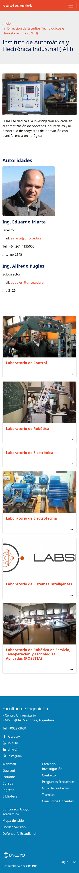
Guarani (8, 770)
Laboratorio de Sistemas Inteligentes (39, 584)
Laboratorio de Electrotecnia (31, 518)
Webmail (9, 764)
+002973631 (17, 728)
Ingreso (8, 790)
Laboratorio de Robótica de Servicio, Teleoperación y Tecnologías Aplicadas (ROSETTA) (38, 654)
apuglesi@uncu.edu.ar (28, 282)
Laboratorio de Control (26, 362)
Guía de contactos (56, 788)
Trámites (48, 794)
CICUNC (31, 866)
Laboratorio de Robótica (27, 428)
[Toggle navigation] (71, 6)
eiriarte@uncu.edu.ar (27, 238)
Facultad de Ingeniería (17, 5)
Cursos (7, 783)
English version (14, 827)
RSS (74, 862)
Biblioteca (9, 796)
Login (64, 862)
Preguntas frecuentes (58, 781)
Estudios (9, 777)
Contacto (49, 775)
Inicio (6, 23)
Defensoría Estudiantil (19, 833)
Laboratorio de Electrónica (29, 452)
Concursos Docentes (58, 801)
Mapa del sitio (13, 820)
